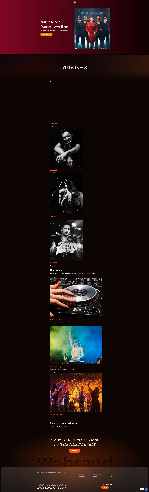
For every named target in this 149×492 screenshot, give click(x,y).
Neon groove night (56, 367)
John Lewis (53, 170)
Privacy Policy (97, 472)
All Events (52, 275)
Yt (111, 476)
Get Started (74, 450)
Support (95, 476)
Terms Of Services (97, 474)
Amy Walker (54, 123)
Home (80, 472)
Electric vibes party (56, 414)
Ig (111, 474)
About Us (81, 474)
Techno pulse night (56, 319)
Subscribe (104, 487)
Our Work (82, 476)
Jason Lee (53, 216)
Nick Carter (53, 263)
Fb (111, 472)
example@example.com (52, 487)
